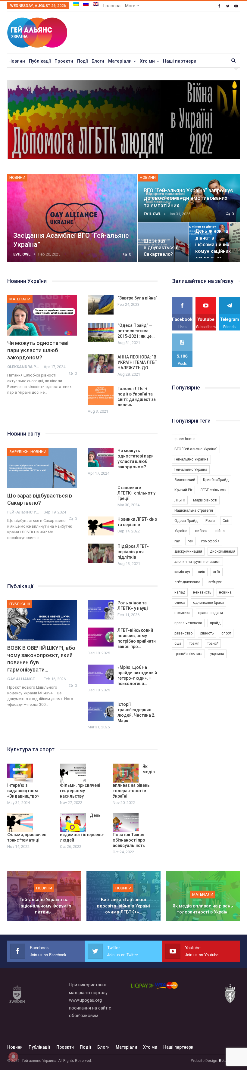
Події (82, 61)
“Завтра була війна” (137, 298)
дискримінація (222, 551)
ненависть (202, 592)
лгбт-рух (215, 582)
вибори (201, 531)
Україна (180, 531)
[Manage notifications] (13, 1057)
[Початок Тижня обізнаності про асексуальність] (126, 822)
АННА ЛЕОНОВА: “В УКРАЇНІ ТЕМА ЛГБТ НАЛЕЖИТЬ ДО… (137, 362)
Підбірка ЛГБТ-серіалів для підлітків (133, 552)
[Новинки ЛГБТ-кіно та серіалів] (101, 526)
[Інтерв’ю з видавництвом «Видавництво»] (20, 773)
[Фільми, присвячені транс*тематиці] (20, 822)
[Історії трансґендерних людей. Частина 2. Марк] (101, 711)
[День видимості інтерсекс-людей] (73, 822)
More (130, 5)
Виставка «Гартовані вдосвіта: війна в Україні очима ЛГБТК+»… (123, 906)
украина (217, 654)
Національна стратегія (193, 510)
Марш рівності (205, 500)
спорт (226, 633)
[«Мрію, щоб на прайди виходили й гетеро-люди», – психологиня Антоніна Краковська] (101, 674)
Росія (210, 521)
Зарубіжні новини (27, 451)
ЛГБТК (179, 500)
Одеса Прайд (186, 521)
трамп (194, 643)
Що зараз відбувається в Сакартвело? (161, 247)
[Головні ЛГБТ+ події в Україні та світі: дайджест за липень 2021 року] (101, 395)
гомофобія (210, 541)
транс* (212, 643)
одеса (179, 602)
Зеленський (184, 480)
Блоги (98, 61)
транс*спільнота (188, 654)
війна (220, 531)
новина (225, 592)
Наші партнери (179, 61)
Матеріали (120, 61)
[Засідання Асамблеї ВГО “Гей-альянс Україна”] (72, 217)
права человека (188, 623)
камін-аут (182, 572)
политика (182, 613)
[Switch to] (76, 4)
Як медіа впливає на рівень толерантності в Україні (203, 909)
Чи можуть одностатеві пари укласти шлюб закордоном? (37, 350)
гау (177, 541)
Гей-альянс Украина (191, 459)
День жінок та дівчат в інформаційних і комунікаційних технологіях (213, 244)
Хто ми (147, 61)
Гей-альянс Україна (190, 469)
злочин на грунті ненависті (197, 562)
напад (179, 592)
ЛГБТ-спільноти (213, 490)
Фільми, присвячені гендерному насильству (80, 791)
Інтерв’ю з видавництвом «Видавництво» (23, 791)
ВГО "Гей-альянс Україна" (195, 449)
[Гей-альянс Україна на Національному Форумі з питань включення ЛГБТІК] (44, 896)
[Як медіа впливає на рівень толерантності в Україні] (126, 773)
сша (177, 643)
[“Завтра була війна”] (101, 305)
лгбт (216, 572)
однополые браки (208, 602)
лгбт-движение (187, 582)
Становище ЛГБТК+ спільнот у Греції (136, 493)
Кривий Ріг (183, 490)
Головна (111, 5)
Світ (226, 521)
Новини (16, 61)
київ (201, 572)
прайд (215, 623)
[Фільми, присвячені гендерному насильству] (73, 773)
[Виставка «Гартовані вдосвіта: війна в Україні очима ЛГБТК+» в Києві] (123, 896)
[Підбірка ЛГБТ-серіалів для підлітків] (101, 553)
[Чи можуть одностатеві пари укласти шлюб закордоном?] (42, 315)
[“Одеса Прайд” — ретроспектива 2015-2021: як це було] (101, 332)
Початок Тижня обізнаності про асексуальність (129, 840)
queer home (184, 439)
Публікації (40, 61)
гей (190, 541)
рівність (207, 633)
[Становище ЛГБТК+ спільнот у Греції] (101, 494)
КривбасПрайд (216, 480)
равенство (183, 633)
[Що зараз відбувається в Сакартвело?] (42, 468)
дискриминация (188, 551)
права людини (210, 613)
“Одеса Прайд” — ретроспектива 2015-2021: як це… (136, 331)
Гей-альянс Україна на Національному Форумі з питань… (44, 906)
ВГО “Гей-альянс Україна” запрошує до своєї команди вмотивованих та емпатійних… (188, 198)
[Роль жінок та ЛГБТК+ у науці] (101, 609)
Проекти (64, 61)
